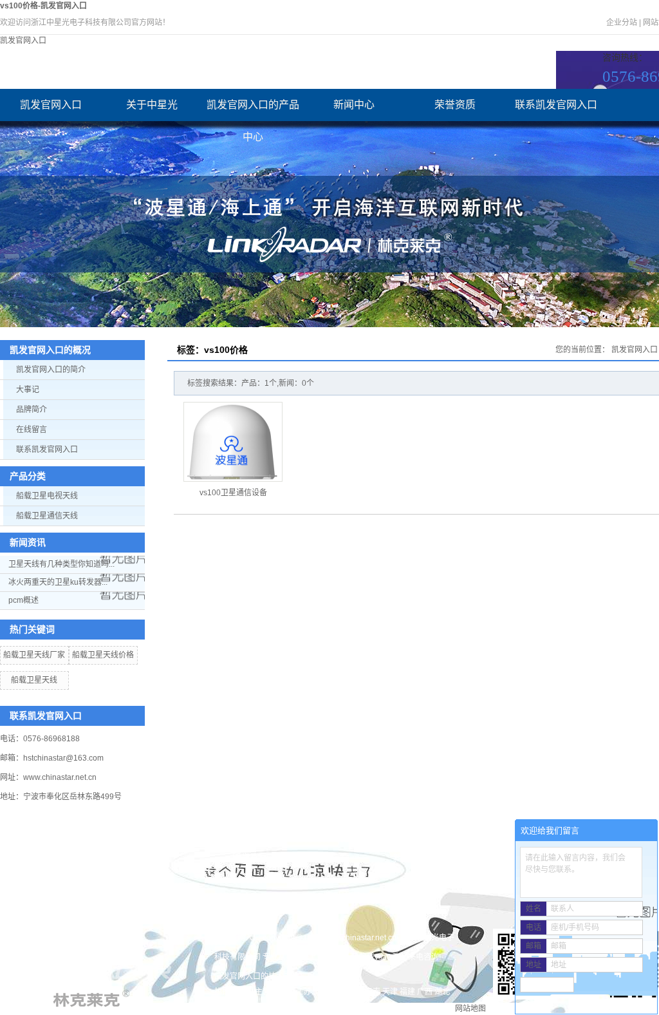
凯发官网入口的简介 (51, 369)
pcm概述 (23, 600)
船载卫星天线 (34, 680)
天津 (390, 991)
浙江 (338, 991)
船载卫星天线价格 (103, 654)
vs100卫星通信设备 (233, 492)
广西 (424, 991)
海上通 (312, 957)
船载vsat (374, 957)
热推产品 (229, 991)
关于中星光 (152, 104)
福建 (407, 991)
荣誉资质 (455, 104)
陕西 (222, 1003)
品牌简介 (31, 409)
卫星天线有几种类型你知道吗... (61, 564)
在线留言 (31, 429)
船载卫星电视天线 (47, 495)
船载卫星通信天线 (47, 515)
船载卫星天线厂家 (34, 654)
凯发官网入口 (23, 40)
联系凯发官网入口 (556, 104)
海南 (372, 991)
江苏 (303, 991)
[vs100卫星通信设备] (233, 442)
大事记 (27, 389)
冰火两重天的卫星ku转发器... (57, 582)
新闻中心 (354, 104)
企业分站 (621, 22)
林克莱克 (341, 957)
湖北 (442, 991)
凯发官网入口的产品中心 (253, 110)
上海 (320, 991)
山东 (355, 991)
